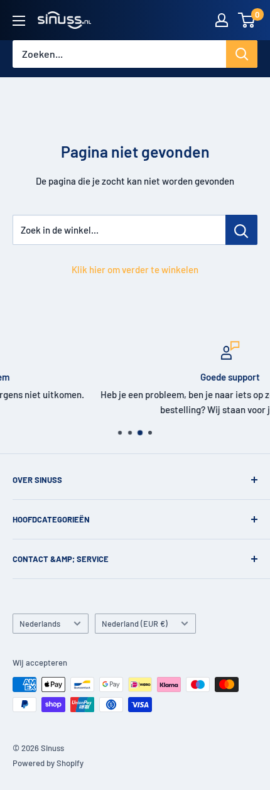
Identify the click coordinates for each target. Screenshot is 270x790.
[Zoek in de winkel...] (241, 230)
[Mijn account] (221, 20)
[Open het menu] (19, 21)
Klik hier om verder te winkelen (135, 269)
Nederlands (39, 624)
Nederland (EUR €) (135, 624)
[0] (247, 20)
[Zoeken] (241, 54)
